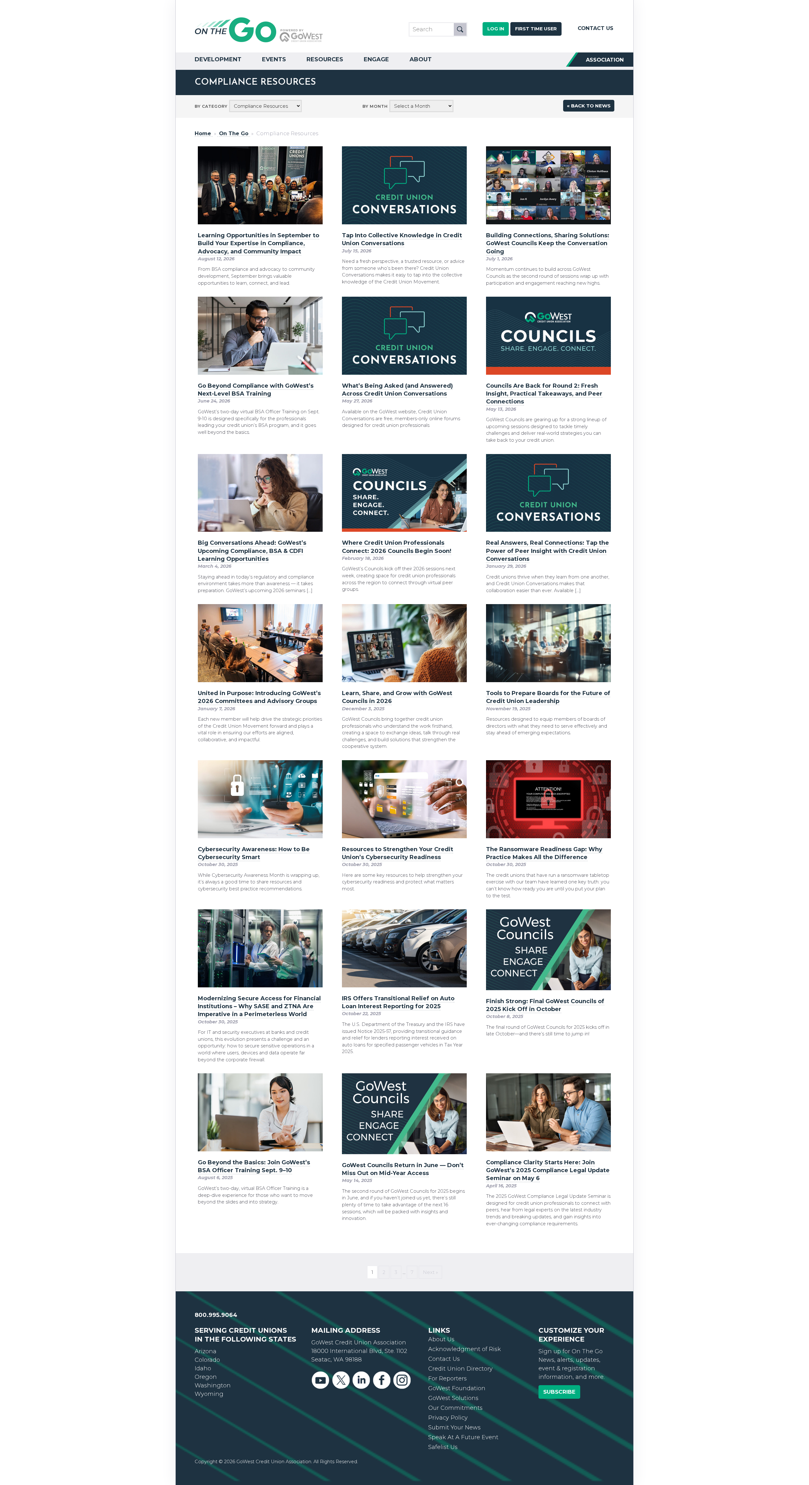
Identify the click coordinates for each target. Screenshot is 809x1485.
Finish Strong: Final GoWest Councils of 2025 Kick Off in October (545, 1005)
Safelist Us (443, 1447)
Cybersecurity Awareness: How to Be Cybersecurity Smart (254, 853)
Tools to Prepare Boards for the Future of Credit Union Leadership (548, 697)
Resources (325, 59)
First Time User (536, 29)
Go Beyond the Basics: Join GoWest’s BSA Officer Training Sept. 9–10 (254, 1166)
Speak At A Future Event (463, 1437)
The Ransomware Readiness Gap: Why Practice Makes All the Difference (544, 853)
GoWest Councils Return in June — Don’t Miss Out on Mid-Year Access (403, 1169)
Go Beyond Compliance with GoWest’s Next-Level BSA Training (255, 389)
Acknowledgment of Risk (464, 1349)
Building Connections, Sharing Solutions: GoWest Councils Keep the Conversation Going (547, 243)
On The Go (233, 133)
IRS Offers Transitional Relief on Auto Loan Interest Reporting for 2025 (398, 1002)
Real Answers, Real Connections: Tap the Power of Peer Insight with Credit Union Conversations (547, 550)
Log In (495, 29)
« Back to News (589, 106)
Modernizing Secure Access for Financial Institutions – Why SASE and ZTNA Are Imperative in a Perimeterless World (259, 1006)
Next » (430, 1272)
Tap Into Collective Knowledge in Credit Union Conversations (402, 239)
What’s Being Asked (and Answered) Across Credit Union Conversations (397, 389)
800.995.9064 (216, 1315)
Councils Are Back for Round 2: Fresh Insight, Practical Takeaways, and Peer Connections (544, 393)
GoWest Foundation (456, 1388)
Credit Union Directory (460, 1368)
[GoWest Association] (259, 41)
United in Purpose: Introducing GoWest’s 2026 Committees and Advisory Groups (259, 697)
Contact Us (595, 28)
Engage (376, 59)
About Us (441, 1339)
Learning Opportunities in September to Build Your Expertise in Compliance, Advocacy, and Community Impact (258, 243)
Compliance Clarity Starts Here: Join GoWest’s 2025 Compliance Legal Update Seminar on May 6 (548, 1170)
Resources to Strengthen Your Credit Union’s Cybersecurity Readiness (397, 853)
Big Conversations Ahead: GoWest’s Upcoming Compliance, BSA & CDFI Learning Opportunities (252, 550)
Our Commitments (455, 1407)
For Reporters (447, 1378)
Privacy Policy (448, 1417)
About (421, 59)
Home (203, 133)
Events (274, 59)
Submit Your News (454, 1427)
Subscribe (559, 1392)
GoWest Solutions (453, 1398)
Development (218, 59)
